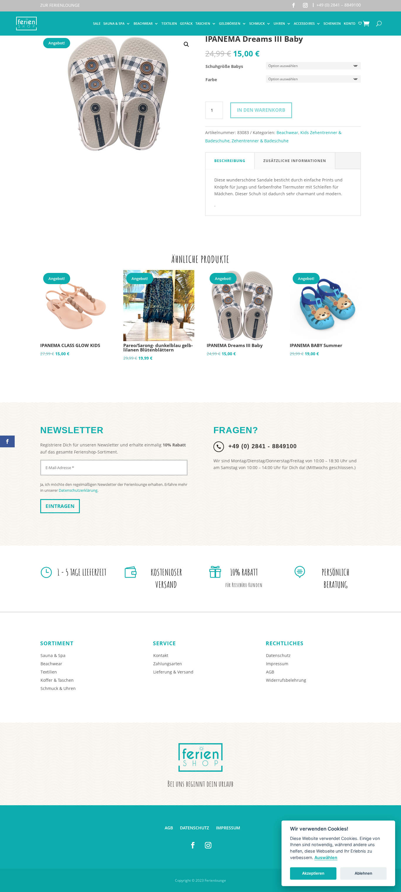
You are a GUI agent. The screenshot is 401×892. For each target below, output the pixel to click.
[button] (186, 44)
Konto (350, 23)
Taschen (203, 23)
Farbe (211, 79)
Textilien (169, 23)
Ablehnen (363, 873)
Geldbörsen (229, 23)
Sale (96, 23)
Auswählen (325, 857)
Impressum (277, 663)
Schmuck (257, 23)
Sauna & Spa (113, 23)
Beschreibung (229, 160)
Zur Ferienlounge (60, 5)
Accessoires (304, 23)
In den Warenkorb (261, 110)
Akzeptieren (313, 873)
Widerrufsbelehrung (286, 680)
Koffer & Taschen (57, 680)
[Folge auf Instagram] (305, 5)
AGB (270, 672)
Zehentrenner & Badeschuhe (260, 141)
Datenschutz (278, 655)
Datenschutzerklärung (78, 490)
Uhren (279, 23)
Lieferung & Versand (173, 672)
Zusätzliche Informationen (294, 160)
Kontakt (160, 655)
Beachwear (143, 23)
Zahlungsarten (167, 663)
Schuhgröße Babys (224, 66)
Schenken (332, 23)
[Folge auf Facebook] (293, 5)
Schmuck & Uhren (58, 688)
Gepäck (186, 23)
